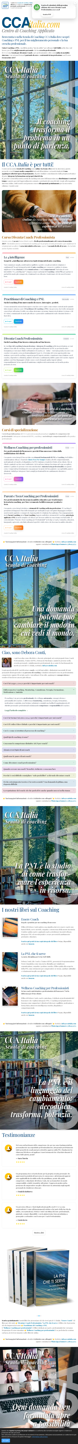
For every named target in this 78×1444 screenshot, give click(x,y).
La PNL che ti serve (33, 954)
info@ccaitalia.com (69, 542)
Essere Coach (30, 919)
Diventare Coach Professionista (29, 1323)
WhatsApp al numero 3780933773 (63, 544)
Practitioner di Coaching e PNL (35, 1325)
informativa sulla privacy (39, 1437)
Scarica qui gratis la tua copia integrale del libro (39, 941)
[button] (5, 5)
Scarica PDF (47, 14)
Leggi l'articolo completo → (16, 710)
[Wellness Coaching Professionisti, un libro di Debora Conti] (39, 1277)
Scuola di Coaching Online (25, 3)
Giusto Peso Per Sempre (36, 460)
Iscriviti (18, 282)
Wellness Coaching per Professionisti (45, 988)
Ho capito (6, 1440)
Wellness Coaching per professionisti (41, 1330)
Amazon (31, 944)
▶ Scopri (9, 282)
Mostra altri (39, 1232)
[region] (39, 1278)
